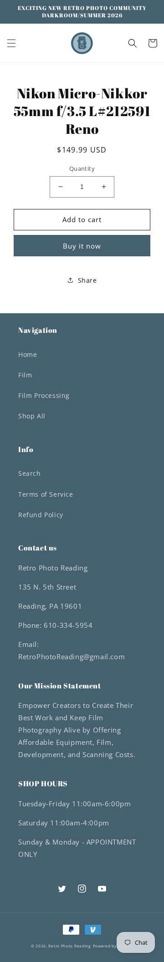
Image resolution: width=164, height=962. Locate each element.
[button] (11, 43)
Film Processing (44, 395)
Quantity (82, 168)
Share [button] (87, 280)
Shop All (32, 416)
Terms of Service (45, 494)
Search (29, 473)
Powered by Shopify (113, 945)
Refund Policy (40, 514)
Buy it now (82, 245)
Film (25, 375)
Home (27, 354)
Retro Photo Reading (69, 945)
